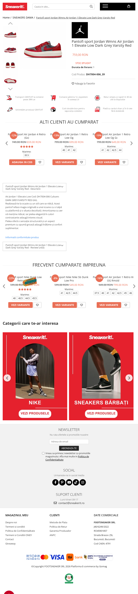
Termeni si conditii (15, 526)
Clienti (55, 515)
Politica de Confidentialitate (20, 530)
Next (10, 88)
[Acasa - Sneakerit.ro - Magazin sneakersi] (15, 6)
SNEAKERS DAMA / (24, 17)
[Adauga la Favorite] (40, 162)
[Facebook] (55, 482)
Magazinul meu (16, 515)
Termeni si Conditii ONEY (18, 535)
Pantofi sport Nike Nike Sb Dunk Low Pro (69, 278)
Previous (10, 24)
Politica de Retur (58, 526)
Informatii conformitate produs (22, 237)
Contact (9, 539)
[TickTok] (76, 482)
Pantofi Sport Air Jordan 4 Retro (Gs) (26, 136)
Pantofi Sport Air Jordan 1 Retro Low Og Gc (111, 136)
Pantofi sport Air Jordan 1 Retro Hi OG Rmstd (113, 278)
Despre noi (11, 522)
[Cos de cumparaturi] (129, 6)
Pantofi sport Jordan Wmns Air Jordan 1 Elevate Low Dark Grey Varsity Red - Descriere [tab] (33, 187)
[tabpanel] (43, 45)
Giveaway (10, 543)
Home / (7, 17)
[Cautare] (91, 7)
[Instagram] (83, 482)
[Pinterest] (62, 482)
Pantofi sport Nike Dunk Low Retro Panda (25, 278)
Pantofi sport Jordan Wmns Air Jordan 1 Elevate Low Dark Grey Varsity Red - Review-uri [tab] (33, 246)
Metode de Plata (58, 522)
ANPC (53, 535)
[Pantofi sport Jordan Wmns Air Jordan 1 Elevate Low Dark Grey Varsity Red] (43, 45)
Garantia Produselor (60, 530)
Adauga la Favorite (84, 83)
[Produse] (106, 7)
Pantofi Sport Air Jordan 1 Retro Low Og (69, 136)
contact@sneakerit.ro (71, 503)
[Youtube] (69, 482)
